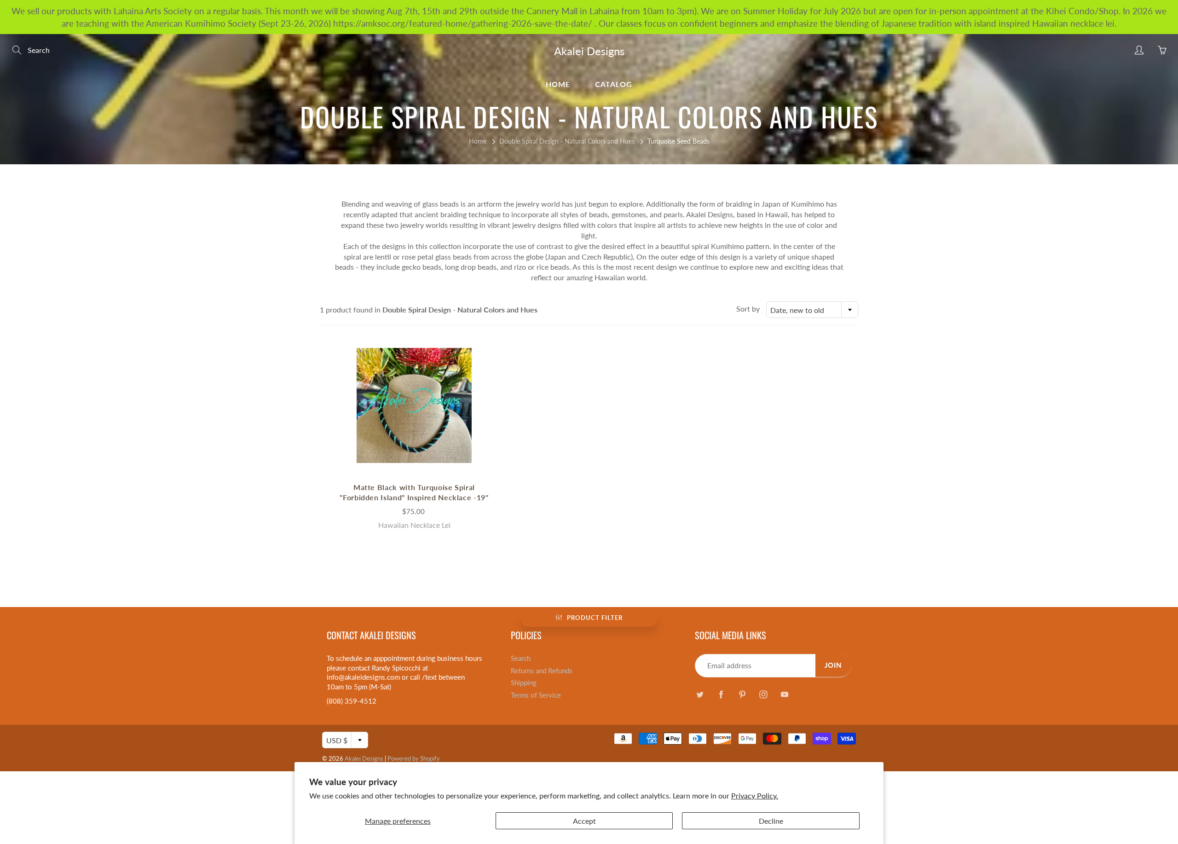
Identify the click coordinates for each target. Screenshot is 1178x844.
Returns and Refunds (541, 671)
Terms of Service (536, 695)
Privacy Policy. (754, 795)
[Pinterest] (742, 695)
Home (558, 84)
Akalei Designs (589, 51)
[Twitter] (700, 695)
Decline (771, 820)
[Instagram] (763, 695)
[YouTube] (784, 695)
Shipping (524, 683)
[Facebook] (721, 695)
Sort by (748, 308)
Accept (584, 820)
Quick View (414, 405)
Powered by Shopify (413, 758)
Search (521, 658)
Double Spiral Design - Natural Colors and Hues (567, 141)
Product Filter (595, 617)
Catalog (613, 84)
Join (833, 665)
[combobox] (812, 309)
